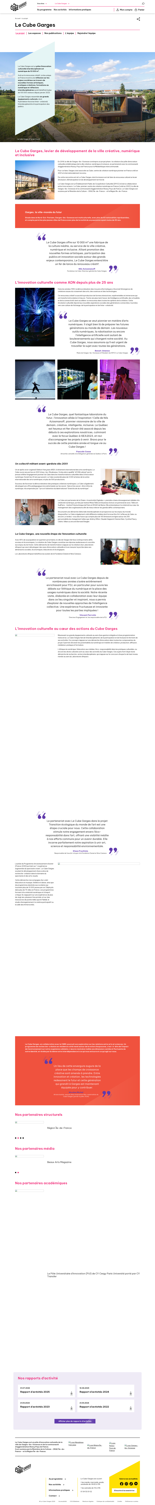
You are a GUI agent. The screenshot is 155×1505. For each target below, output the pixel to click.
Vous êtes (40, 3)
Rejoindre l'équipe (87, 33)
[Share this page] (138, 19)
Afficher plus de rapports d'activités (74, 1426)
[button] (15, 1139)
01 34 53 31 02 (86, 1497)
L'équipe (69, 33)
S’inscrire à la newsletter (124, 1496)
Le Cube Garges (61, 3)
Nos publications (53, 33)
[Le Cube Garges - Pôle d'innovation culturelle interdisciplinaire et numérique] (18, 7)
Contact (53, 1501)
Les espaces (34, 33)
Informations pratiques (80, 10)
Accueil (17, 18)
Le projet (20, 33)
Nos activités (60, 10)
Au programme (44, 10)
